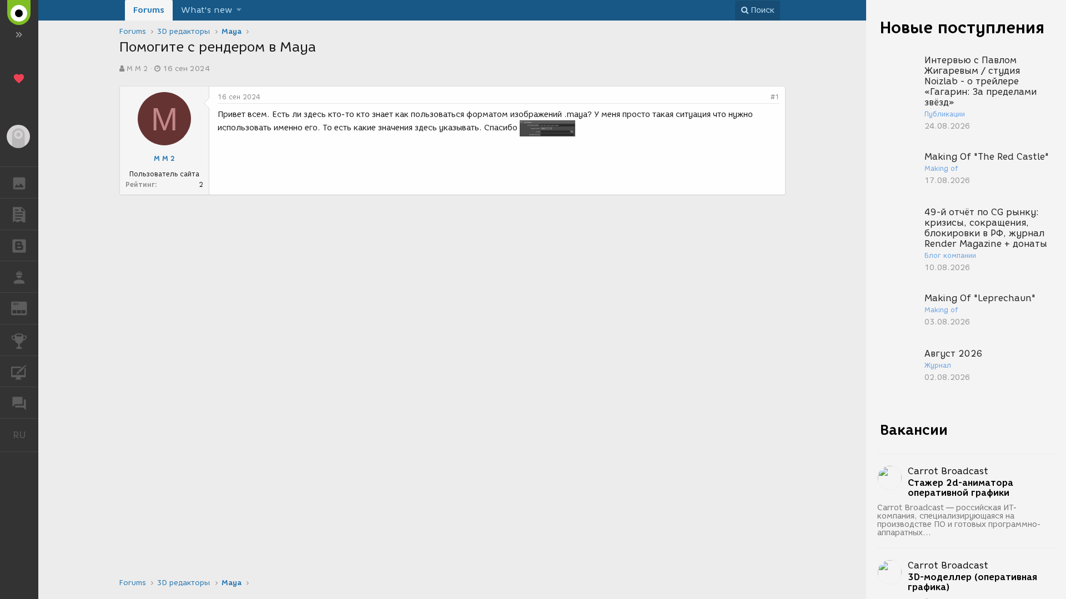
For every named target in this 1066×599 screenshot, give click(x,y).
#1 (775, 97)
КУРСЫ (19, 371)
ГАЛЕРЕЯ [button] (19, 182)
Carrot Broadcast (948, 471)
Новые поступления (962, 27)
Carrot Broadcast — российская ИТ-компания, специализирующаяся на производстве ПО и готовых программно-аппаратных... (959, 520)
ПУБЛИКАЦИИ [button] (19, 214)
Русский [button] (25, 434)
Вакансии (914, 430)
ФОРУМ (19, 402)
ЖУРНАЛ (25, 307)
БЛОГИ (19, 245)
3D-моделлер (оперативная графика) (972, 582)
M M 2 (137, 68)
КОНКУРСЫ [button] (19, 340)
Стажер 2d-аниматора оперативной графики (960, 488)
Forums (148, 10)
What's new (206, 10)
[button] (239, 10)
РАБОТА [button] (19, 276)
